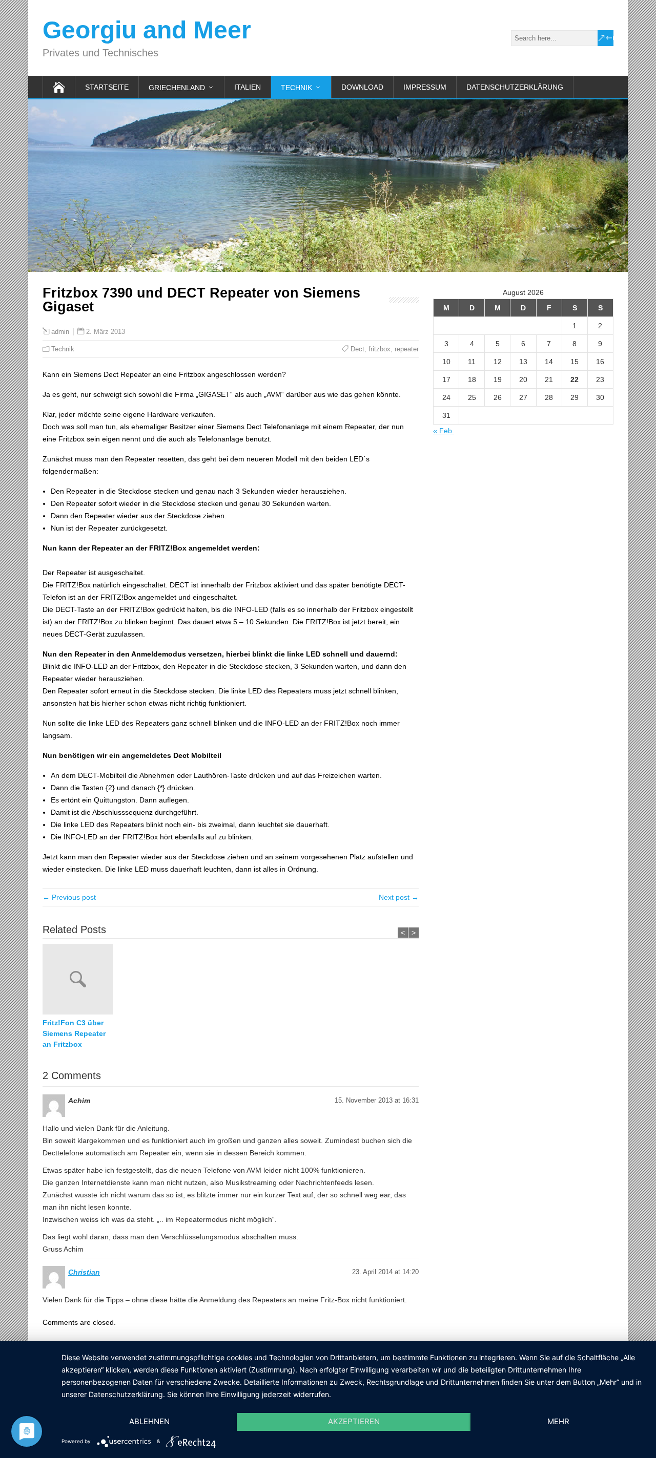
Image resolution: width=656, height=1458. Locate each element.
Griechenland (177, 87)
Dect (357, 349)
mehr (558, 1421)
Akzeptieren (354, 1421)
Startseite (107, 87)
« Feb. (443, 431)
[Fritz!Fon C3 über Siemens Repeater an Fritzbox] (81, 981)
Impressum (424, 87)
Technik (296, 87)
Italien (247, 87)
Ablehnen (149, 1421)
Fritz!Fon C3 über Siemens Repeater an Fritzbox (74, 1033)
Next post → (399, 897)
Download (362, 87)
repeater (407, 349)
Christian (84, 1272)
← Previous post (69, 897)
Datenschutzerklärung (514, 87)
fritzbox (379, 349)
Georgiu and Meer (147, 30)
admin (60, 331)
